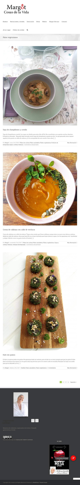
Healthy (23, 368)
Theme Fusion (43, 482)
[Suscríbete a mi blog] (73, 458)
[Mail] (37, 420)
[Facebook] (33, 420)
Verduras (20, 144)
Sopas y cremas (13, 144)
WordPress (36, 482)
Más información (71, 142)
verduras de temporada (19, 244)
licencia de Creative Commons (24, 440)
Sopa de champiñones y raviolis (15, 130)
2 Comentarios (52, 368)
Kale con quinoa (9, 355)
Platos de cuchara (25, 142)
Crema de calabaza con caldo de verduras (19, 230)
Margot (7, 142)
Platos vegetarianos (45, 142)
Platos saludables (35, 142)
